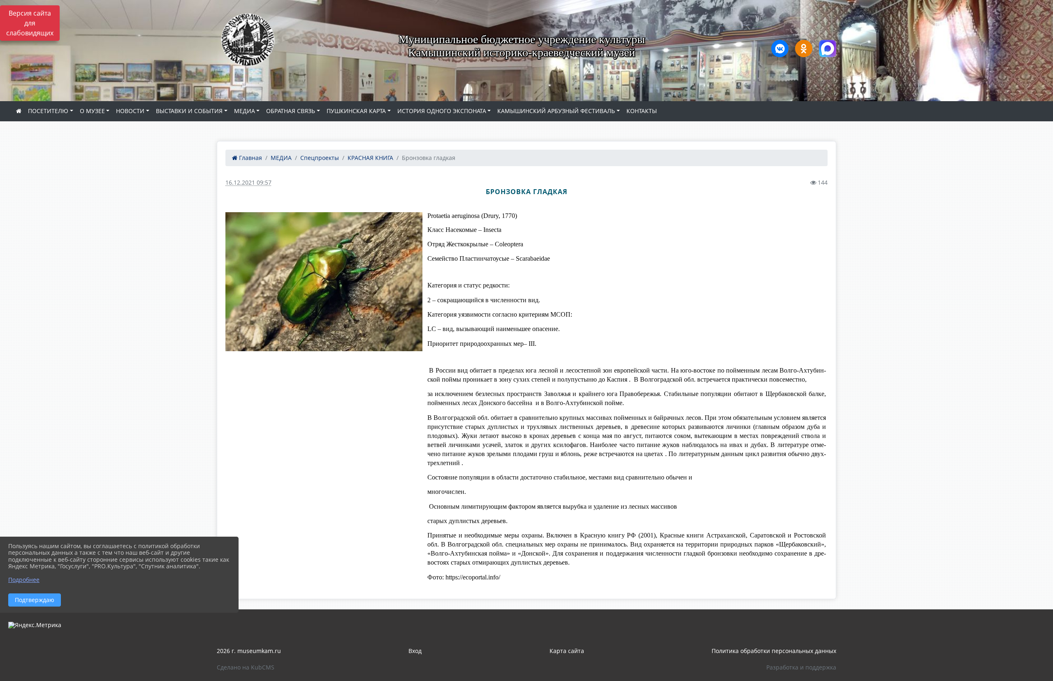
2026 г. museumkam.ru (249, 651)
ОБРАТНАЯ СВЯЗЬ (290, 111)
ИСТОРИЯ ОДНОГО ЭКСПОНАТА (441, 111)
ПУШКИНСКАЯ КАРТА (356, 111)
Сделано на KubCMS (245, 667)
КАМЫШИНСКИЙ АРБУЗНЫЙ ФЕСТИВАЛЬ (556, 111)
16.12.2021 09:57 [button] (248, 182)
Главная (249, 158)
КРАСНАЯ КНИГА (370, 158)
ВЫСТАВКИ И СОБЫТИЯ (189, 111)
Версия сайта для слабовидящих (29, 23)
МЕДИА (244, 111)
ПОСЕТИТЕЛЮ (48, 111)
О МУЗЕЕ (92, 111)
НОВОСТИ (130, 111)
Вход (415, 651)
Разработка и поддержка (801, 667)
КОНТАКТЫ (641, 111)
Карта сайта (567, 651)
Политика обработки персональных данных (774, 651)
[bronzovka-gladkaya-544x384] (323, 281)
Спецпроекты (319, 158)
